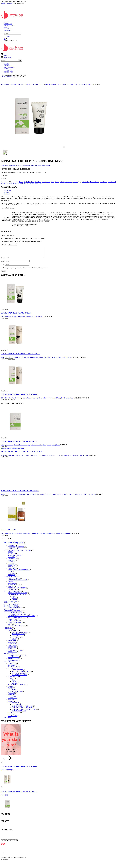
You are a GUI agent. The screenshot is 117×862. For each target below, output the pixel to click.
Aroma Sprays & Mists (17, 588)
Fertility (11, 560)
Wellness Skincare (12, 494)
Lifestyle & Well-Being (13, 542)
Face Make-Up (13, 657)
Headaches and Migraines (18, 570)
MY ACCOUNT (9, 25)
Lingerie (7, 717)
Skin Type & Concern (40, 165)
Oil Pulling (12, 589)
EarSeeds (12, 696)
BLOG (6, 27)
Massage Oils (13, 584)
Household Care (11, 606)
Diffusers (12, 583)
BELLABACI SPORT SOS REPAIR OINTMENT (20, 491)
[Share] (3, 859)
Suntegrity (12, 716)
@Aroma (11, 693)
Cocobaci (12, 689)
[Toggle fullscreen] (5, 859)
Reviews (6, 194)
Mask (28, 165)
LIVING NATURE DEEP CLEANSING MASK (19, 441)
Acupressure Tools (16, 547)
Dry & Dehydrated (9, 165)
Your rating (4, 244)
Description (7, 190)
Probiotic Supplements (17, 593)
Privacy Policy (5, 836)
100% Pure (12, 699)
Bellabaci (3, 494)
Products (8, 24)
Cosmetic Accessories (17, 655)
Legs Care (12, 647)
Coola (10, 701)
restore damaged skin (23, 183)
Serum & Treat (84, 455)
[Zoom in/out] (7, 859)
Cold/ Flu (12, 565)
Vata (13, 596)
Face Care (16, 165)
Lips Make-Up (13, 660)
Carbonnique (13, 676)
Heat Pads (12, 545)
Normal (32, 165)
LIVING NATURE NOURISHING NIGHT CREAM (20, 354)
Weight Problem (14, 555)
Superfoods (9, 603)
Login (3, 3)
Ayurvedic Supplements (18, 594)
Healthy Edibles (11, 604)
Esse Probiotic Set (19, 711)
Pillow (11, 586)
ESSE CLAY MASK (8, 530)
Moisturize (41, 316)
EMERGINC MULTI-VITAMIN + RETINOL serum (21, 452)
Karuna (11, 686)
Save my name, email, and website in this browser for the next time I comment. (25, 268)
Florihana (12, 698)
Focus (10, 563)
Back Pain (12, 553)
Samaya (11, 678)
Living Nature (23, 165)
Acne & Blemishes (15, 612)
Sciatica (11, 557)
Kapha (14, 599)
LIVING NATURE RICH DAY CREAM (16, 313)
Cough (10, 562)
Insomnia (11, 573)
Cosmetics (8, 653)
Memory (11, 566)
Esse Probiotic (51, 533)
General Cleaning (15, 607)
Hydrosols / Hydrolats (17, 580)
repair (10, 183)
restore (14, 183)
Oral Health (13, 548)
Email (3, 264)
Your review (5, 258)
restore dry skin (34, 183)
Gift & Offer (4, 357)
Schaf (10, 714)
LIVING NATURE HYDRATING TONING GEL (19, 394)
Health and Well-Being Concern (17, 550)
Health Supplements (12, 591)
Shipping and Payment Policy (9, 833)
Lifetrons (12, 663)
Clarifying (16, 704)
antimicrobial (85, 182)
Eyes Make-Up (13, 658)
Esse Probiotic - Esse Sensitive (24, 709)
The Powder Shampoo (16, 684)
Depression (12, 558)
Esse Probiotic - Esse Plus (22, 707)
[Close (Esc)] (1, 859)
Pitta (14, 598)
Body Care (87, 494)
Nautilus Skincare (19, 675)
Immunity (12, 568)
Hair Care (12, 645)
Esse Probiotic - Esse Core (63, 533)
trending (64, 455)
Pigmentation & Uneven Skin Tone (21, 616)
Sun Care (11, 648)
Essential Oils (14, 578)
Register (10, 3)
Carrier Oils (13, 581)
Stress (10, 552)
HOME (6, 22)
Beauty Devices (10, 601)
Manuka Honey (94, 182)
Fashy (10, 688)
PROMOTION (8, 30)
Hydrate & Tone (55, 398)
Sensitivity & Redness (55, 455)
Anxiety (11, 575)
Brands (2, 165)
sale (41, 183)
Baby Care (12, 652)
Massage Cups (17, 670)
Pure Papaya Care (15, 691)
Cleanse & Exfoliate (20, 632)
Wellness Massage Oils (21, 671)
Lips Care (11, 642)
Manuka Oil (103, 182)
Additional (7, 192)
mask (109, 182)
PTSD (10, 571)
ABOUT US (8, 29)
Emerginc (3, 455)
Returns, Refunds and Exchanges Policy (12, 835)
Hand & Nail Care (15, 650)
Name (3, 261)
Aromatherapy (10, 576)
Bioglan (11, 665)
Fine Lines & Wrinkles (16, 617)
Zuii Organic (13, 666)
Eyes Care (12, 640)
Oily (36, 398)
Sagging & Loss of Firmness (19, 614)
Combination (31, 398)
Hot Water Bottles (15, 543)
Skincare (48, 165)
